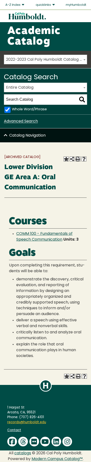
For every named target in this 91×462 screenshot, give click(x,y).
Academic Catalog (33, 36)
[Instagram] (67, 441)
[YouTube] (45, 441)
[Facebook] (12, 441)
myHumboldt (76, 5)
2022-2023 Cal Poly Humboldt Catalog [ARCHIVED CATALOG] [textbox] (46, 60)
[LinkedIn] (56, 441)
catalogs (22, 453)
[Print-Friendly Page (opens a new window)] (77, 159)
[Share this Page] (72, 159)
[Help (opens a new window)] (84, 159)
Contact (14, 430)
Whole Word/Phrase (29, 109)
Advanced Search (21, 121)
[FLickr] (34, 441)
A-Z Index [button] (13, 5)
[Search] (82, 99)
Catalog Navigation (27, 136)
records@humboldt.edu (26, 422)
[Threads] (23, 441)
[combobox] (45, 59)
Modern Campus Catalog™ (57, 459)
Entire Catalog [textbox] (19, 88)
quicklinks (44, 5)
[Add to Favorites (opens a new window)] (66, 159)
